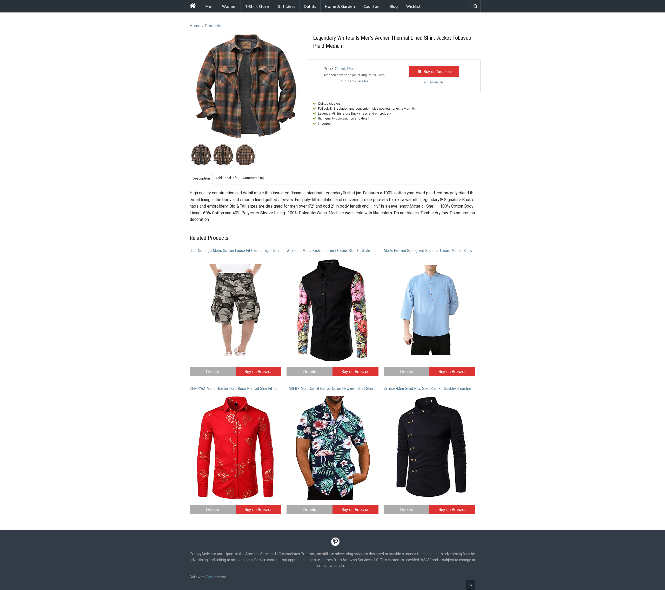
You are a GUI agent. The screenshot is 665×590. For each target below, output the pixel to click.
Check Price (346, 68)
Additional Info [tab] (226, 178)
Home (195, 25)
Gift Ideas (286, 6)
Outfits (310, 6)
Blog (393, 6)
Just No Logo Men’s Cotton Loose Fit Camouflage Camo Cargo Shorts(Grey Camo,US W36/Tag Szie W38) (235, 250)
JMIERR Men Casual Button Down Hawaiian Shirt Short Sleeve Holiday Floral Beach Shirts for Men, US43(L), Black (332, 388)
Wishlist (413, 6)
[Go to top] (470, 585)
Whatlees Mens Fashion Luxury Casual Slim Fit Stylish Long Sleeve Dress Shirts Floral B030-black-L (332, 250)
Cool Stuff (372, 6)
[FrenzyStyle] (192, 6)
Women (229, 6)
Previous (183, 87)
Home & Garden (340, 6)
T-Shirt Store (257, 6)
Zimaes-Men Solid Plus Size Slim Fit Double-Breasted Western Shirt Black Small (429, 388)
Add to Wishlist (434, 82)
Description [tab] (201, 178)
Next (309, 87)
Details (212, 371)
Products (213, 25)
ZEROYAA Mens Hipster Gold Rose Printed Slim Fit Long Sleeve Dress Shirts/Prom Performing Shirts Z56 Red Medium (235, 388)
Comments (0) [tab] (253, 178)
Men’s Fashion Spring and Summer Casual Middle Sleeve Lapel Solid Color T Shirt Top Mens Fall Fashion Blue (429, 250)
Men (209, 6)
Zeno (210, 577)
